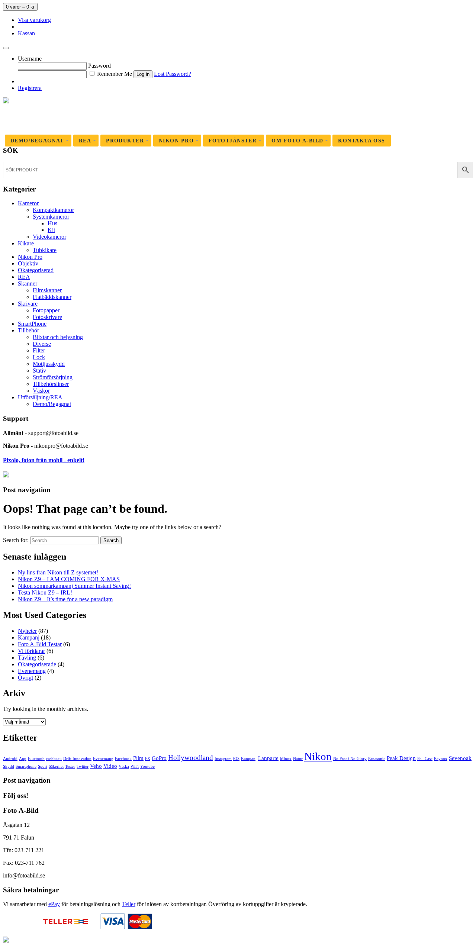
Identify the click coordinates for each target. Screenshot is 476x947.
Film (138, 758)
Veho (96, 766)
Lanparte (268, 758)
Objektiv (28, 263)
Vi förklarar (31, 651)
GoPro (159, 758)
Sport (42, 766)
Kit (51, 230)
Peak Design (401, 758)
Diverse (42, 344)
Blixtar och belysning (58, 337)
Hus (52, 223)
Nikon (318, 756)
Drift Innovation (77, 759)
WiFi (135, 766)
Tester (70, 766)
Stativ (39, 370)
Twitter (83, 766)
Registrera (30, 88)
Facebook (123, 759)
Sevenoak (460, 758)
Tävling (27, 657)
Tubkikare (45, 250)
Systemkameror (51, 216)
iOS (236, 759)
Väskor (41, 390)
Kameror (28, 203)
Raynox (440, 759)
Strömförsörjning (53, 377)
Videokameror (49, 236)
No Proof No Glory (350, 759)
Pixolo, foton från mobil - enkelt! (43, 460)
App (22, 759)
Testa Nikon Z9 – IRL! (45, 592)
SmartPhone (32, 324)
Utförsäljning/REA (40, 397)
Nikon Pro (30, 257)
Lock (39, 357)
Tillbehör (28, 330)
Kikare (26, 243)
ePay (54, 904)
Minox (286, 759)
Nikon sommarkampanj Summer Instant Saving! (74, 586)
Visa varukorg (34, 20)
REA (24, 277)
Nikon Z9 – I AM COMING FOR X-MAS (69, 579)
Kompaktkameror (53, 210)
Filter (39, 350)
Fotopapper (46, 310)
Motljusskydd (49, 364)
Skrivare (28, 303)
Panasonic (376, 759)
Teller (128, 904)
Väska (124, 766)
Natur (298, 759)
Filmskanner (47, 290)
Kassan (26, 33)
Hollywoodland (190, 757)
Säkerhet (56, 766)
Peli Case (424, 759)
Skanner (27, 283)
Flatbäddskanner (52, 297)
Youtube (147, 766)
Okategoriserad (36, 270)
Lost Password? (172, 74)
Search (111, 540)
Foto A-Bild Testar (40, 644)
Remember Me (114, 74)
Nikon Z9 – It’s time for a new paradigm (65, 599)
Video (110, 766)
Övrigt (25, 677)
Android (10, 759)
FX (147, 759)
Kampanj (28, 637)
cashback (54, 759)
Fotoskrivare (47, 317)
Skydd (8, 766)
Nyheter (27, 631)
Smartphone (26, 766)
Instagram (223, 759)
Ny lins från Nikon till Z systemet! (58, 572)
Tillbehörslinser (51, 384)
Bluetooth (36, 759)
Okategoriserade (37, 664)
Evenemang (32, 671)
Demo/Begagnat (52, 404)
